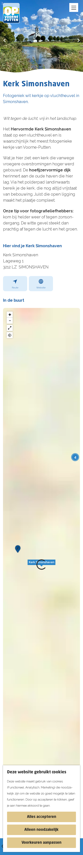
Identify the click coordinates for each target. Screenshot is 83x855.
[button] (41, 564)
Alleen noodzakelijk (41, 830)
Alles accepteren (41, 817)
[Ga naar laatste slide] (4, 40)
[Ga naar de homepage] (14, 13)
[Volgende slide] (78, 40)
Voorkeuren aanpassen (41, 843)
